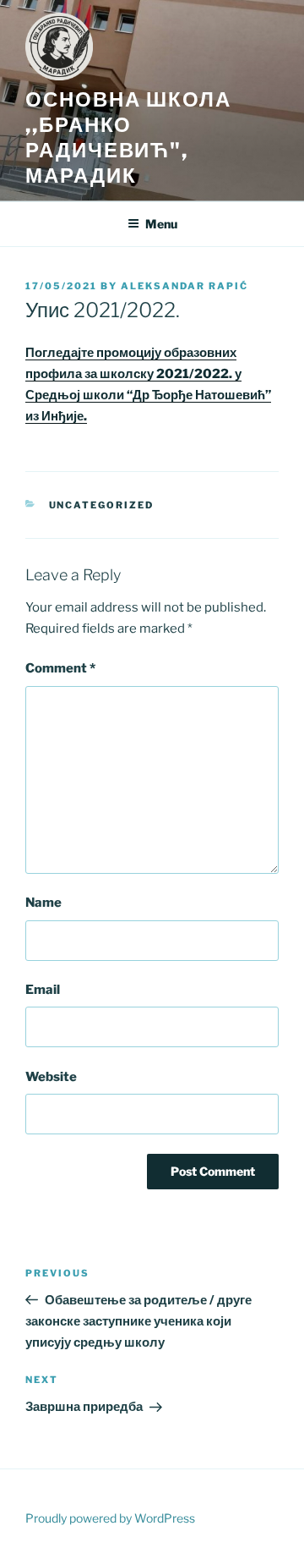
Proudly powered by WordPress (110, 1518)
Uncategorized (102, 505)
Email (42, 989)
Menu (161, 224)
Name (43, 902)
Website (51, 1076)
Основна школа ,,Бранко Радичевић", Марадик (128, 137)
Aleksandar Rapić (184, 286)
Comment (60, 668)
